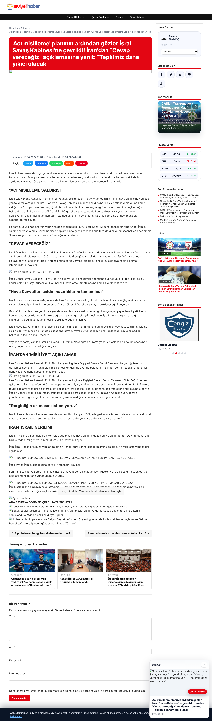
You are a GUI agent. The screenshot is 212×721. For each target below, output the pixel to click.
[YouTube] (189, 74)
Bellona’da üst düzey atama (174, 216)
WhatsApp (56, 163)
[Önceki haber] (188, 106)
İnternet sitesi (17, 673)
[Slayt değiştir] (173, 353)
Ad (12, 647)
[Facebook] (161, 74)
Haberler (13, 28)
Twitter (28, 163)
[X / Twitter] (171, 74)
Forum (119, 17)
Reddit (69, 163)
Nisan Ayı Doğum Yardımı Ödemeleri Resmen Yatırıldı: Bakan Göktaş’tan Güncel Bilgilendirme (178, 204)
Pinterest (81, 163)
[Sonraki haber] (195, 106)
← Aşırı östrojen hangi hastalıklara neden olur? (40, 533)
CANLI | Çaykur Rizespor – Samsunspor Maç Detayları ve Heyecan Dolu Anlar (180, 196)
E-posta (15, 660)
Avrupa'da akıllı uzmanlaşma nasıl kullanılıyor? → (118, 533)
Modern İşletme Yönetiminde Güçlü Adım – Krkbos (178, 221)
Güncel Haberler (76, 17)
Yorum (14, 616)
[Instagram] (180, 74)
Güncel (24, 28)
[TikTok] (161, 84)
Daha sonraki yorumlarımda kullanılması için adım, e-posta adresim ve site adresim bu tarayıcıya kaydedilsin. (77, 690)
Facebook (41, 163)
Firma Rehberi (137, 17)
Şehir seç (167, 45)
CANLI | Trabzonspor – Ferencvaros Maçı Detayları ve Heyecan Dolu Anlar (179, 211)
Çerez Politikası (100, 17)
